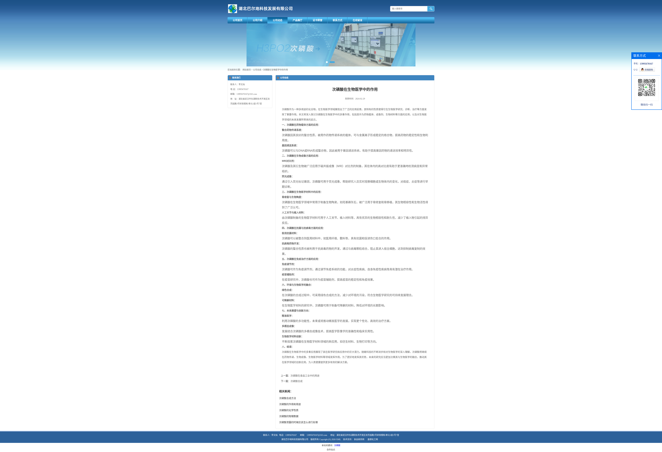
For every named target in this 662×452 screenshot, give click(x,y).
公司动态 (277, 20)
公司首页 (237, 20)
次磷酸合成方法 (287, 398)
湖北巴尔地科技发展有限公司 (294, 439)
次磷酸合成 (296, 381)
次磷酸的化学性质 (288, 410)
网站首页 (247, 70)
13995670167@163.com (317, 435)
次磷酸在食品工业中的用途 (304, 375)
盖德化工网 (373, 439)
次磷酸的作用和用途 (290, 404)
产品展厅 (297, 20)
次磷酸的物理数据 (288, 416)
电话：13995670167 (288, 435)
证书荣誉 (317, 20)
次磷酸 (337, 445)
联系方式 (337, 20)
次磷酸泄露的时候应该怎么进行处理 (298, 422)
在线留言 (357, 20)
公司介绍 (257, 20)
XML (338, 439)
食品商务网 (359, 439)
